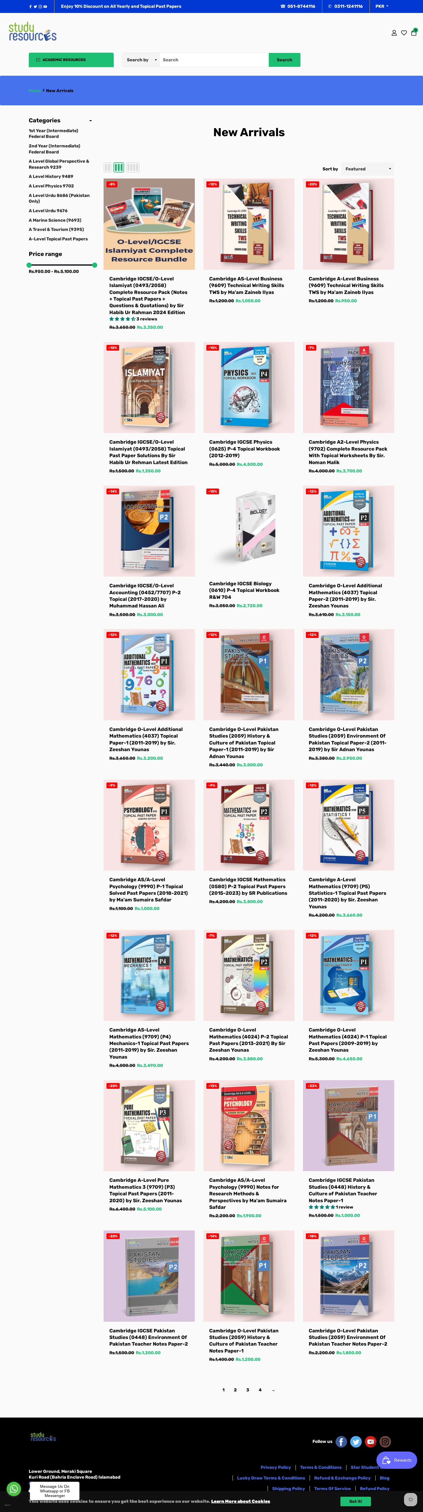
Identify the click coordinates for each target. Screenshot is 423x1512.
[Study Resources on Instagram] (385, 1441)
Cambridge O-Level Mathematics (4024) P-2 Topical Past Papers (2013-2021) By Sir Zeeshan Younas (248, 1040)
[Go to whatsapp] (14, 1489)
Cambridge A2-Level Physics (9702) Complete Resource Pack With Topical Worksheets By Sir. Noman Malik (348, 452)
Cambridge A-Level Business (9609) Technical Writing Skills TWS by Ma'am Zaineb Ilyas (346, 285)
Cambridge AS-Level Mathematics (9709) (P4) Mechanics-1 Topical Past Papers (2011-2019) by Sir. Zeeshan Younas (149, 1043)
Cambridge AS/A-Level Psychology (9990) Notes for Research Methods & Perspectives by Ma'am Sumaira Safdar (248, 1193)
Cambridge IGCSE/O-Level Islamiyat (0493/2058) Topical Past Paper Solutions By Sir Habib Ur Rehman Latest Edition (148, 452)
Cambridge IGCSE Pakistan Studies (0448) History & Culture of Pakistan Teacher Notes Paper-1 (343, 1190)
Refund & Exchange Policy (342, 1478)
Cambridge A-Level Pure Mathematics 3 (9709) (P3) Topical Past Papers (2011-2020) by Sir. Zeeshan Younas (145, 1190)
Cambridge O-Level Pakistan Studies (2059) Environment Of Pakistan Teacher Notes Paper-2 (348, 1337)
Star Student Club (370, 1467)
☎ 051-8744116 (297, 6)
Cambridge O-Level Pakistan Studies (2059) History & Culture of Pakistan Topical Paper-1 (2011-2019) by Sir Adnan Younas (244, 742)
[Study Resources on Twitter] (356, 1441)
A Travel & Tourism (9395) (56, 229)
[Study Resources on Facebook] (341, 1441)
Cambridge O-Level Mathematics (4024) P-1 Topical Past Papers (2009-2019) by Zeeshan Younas (348, 1040)
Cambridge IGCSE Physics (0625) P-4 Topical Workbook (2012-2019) (244, 448)
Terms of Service (332, 1488)
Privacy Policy (276, 1467)
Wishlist (404, 33)
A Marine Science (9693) (55, 220)
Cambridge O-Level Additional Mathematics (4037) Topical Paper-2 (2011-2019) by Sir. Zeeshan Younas (345, 596)
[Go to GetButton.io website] (14, 1505)
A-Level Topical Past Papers (58, 239)
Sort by (330, 169)
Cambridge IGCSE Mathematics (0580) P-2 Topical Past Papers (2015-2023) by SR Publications (248, 886)
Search (284, 59)
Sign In (394, 33)
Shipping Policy (288, 1488)
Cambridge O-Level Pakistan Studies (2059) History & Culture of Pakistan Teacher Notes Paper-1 (244, 1341)
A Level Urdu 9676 (48, 210)
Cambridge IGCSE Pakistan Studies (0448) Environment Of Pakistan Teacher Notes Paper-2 (148, 1337)
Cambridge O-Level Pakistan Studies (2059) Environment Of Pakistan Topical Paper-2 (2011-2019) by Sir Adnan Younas (347, 739)
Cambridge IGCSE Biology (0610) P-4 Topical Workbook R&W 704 (244, 590)
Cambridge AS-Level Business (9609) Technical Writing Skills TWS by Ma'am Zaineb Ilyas (246, 285)
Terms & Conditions (321, 1467)
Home (35, 90)
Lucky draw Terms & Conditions (271, 1478)
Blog (385, 1478)
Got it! (355, 1501)
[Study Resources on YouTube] (370, 1441)
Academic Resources (64, 60)
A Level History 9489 (51, 176)
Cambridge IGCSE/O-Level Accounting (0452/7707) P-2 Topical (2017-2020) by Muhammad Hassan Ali (145, 596)
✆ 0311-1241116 (345, 6)
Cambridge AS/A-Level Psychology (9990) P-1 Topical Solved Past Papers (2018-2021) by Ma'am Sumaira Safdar (148, 890)
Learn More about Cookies (240, 1501)
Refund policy (375, 1488)
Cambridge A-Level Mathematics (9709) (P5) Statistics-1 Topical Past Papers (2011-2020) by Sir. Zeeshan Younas (347, 893)
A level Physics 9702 (51, 186)
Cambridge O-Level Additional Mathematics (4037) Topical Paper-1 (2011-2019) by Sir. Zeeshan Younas (146, 739)
